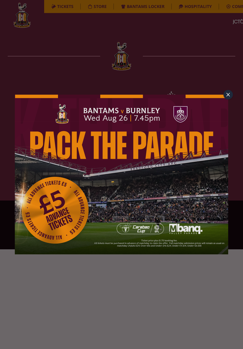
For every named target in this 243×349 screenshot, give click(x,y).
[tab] (228, 94)
